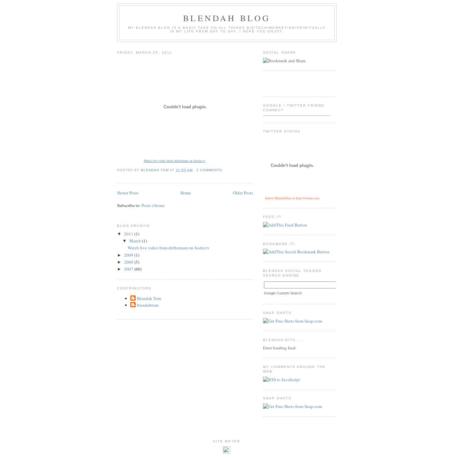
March (135, 241)
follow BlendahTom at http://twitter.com (292, 198)
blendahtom (148, 305)
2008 (129, 262)
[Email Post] (230, 170)
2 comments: (210, 170)
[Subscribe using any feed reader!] (285, 225)
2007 (129, 269)
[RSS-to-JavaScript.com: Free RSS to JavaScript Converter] (281, 379)
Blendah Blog (226, 18)
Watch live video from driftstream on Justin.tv (174, 160)
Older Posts (243, 193)
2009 (129, 255)
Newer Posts (128, 193)
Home (185, 193)
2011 (129, 234)
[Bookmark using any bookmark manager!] (296, 252)
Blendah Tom (149, 298)
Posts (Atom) (153, 205)
